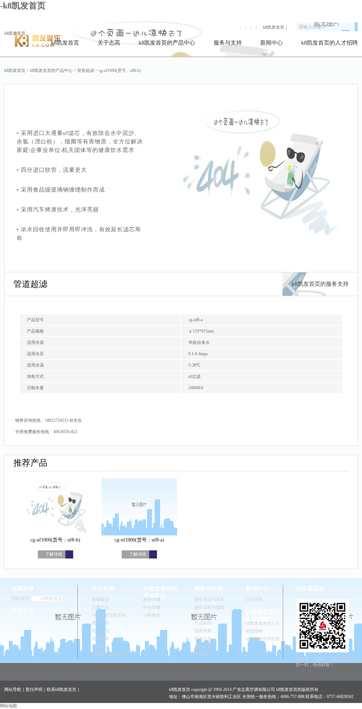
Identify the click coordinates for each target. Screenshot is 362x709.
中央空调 (151, 607)
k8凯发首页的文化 (109, 615)
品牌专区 (100, 646)
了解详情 (53, 554)
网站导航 (12, 689)
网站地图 (8, 705)
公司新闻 (254, 599)
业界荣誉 (100, 638)
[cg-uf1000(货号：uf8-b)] (55, 507)
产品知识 (202, 622)
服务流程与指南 (209, 607)
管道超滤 (85, 70)
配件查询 (202, 646)
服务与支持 (228, 43)
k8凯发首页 (14, 33)
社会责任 (100, 630)
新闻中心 (271, 43)
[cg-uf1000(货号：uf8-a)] (139, 507)
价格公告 (202, 638)
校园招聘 (254, 631)
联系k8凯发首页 (61, 689)
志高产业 (100, 607)
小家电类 (151, 615)
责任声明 (33, 689)
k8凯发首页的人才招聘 (329, 43)
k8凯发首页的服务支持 (320, 284)
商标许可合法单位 (109, 654)
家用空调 (151, 599)
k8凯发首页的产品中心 (167, 43)
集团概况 (100, 599)
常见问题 (202, 615)
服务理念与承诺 (209, 599)
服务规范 (202, 654)
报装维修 (202, 630)
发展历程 (100, 622)
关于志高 (109, 43)
